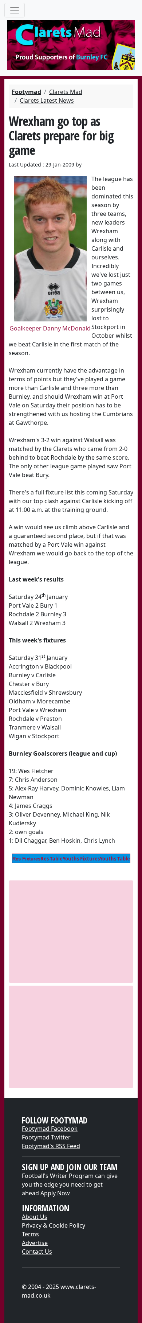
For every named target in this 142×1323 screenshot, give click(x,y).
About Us (34, 1217)
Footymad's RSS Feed (51, 1146)
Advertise (35, 1243)
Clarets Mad (65, 92)
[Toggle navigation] (14, 10)
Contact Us (37, 1252)
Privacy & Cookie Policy (53, 1225)
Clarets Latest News (47, 100)
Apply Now (55, 1193)
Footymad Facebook (50, 1129)
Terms (30, 1234)
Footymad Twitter (46, 1137)
